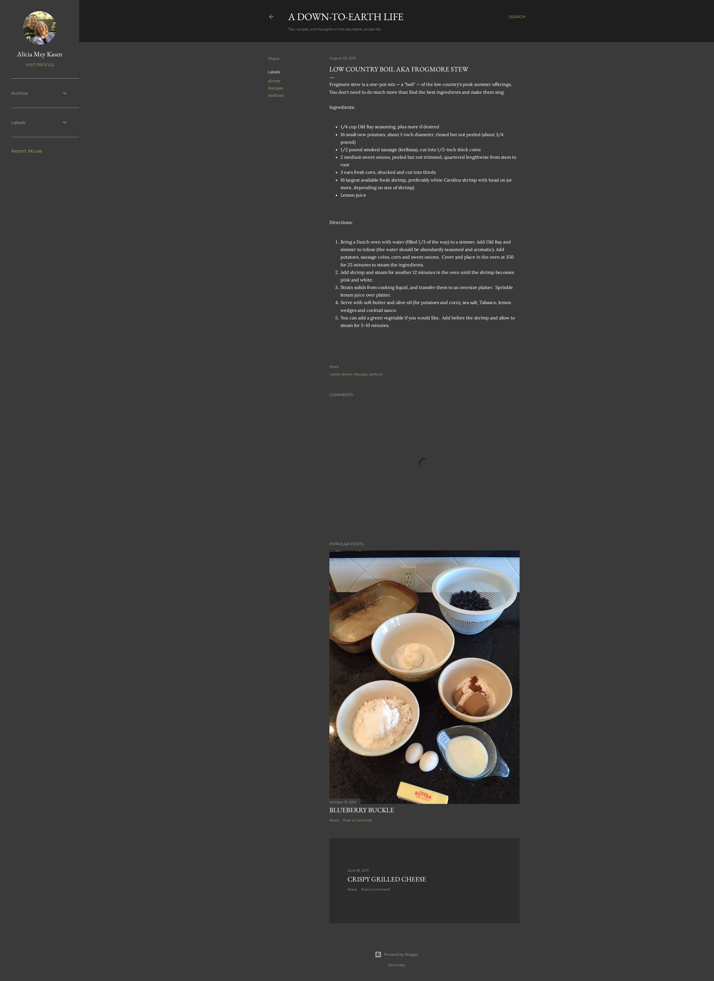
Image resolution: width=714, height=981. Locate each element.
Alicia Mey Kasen (39, 54)
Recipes (275, 88)
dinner (274, 80)
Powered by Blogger (401, 954)
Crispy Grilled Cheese (387, 879)
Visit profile (40, 64)
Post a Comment (357, 820)
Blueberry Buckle (361, 810)
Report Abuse (26, 151)
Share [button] (273, 58)
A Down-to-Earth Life (345, 16)
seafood (275, 95)
